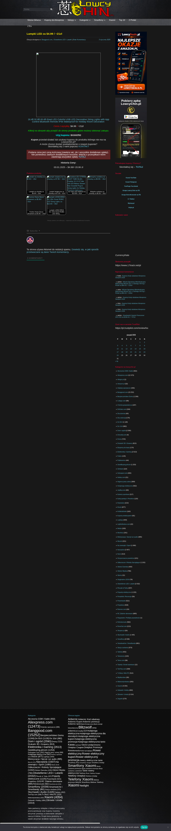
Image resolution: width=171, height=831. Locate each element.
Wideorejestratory (123, 682)
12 (126, 349)
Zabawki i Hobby (123, 690)
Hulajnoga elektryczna (125, 486)
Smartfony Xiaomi (82, 766)
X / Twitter (131, 199)
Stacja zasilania (122, 648)
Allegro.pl (120, 379)
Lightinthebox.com (123, 524)
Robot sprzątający (86, 751)
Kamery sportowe (123, 494)
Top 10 (122, 20)
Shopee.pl (120, 630)
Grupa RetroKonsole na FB (131, 195)
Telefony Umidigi (91, 776)
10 (118, 349)
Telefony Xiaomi (80, 779)
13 (131, 349)
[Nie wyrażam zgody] (168, 827)
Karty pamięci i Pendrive (125, 499)
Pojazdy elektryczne (124, 592)
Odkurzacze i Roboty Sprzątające (128, 562)
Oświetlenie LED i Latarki (126, 584)
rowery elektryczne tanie (91, 760)
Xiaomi (112, 20)
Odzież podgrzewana (90, 745)
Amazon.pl (121, 384)
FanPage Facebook (131, 186)
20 (131, 352)
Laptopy (120, 520)
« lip (116, 361)
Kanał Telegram (131, 182)
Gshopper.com (122, 473)
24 (118, 355)
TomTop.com (121, 669)
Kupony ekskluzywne (124, 516)
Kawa (71, 744)
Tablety (119, 652)
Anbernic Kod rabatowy (89, 719)
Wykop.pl (131, 203)
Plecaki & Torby (122, 588)
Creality (80, 731)
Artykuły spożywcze (124, 388)
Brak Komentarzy (79, 40)
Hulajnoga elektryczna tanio (91, 741)
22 (140, 352)
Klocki (119, 507)
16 (144, 349)
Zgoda (144, 827)
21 (135, 352)
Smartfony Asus (74, 763)
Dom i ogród (121, 430)
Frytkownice (121, 460)
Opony (119, 575)
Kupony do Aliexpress (54, 20)
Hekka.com (121, 477)
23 (144, 352)
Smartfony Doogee (85, 762)
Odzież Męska (122, 571)
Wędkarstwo (121, 677)
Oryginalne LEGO (123, 579)
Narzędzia (120, 550)
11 (122, 349)
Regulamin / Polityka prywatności (128, 618)
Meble (119, 528)
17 (118, 352)
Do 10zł (120, 426)
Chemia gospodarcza (124, 405)
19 (126, 352)
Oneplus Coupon (75, 747)
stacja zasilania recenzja (89, 768)
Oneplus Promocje (93, 747)
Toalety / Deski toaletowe (125, 665)
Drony (119, 439)
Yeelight (84, 785)
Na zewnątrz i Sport (124, 545)
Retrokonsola (74, 751)
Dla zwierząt (121, 418)
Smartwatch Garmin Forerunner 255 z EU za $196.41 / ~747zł (129, 316)
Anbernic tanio (74, 724)
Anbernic (73, 719)
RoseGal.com (122, 626)
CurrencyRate (122, 255)
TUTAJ (82, 157)
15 (140, 349)
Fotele (119, 456)
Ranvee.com (121, 609)
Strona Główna (34, 20)
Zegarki (120, 699)
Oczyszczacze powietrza (125, 558)
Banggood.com (122, 392)
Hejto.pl (131, 207)
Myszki (119, 541)
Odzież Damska (122, 567)
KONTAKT (83, 146)
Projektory (120, 605)
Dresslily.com (121, 435)
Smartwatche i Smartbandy (126, 643)
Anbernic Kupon (75, 722)
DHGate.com (121, 409)
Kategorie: (85, 20)
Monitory (120, 533)
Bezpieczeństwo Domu (125, 396)
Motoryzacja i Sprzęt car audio (127, 537)
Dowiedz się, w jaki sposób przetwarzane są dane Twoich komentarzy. (63, 250)
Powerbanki (121, 601)
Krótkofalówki (122, 511)
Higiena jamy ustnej (124, 482)
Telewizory (121, 656)
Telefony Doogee (95, 773)
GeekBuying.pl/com (124, 465)
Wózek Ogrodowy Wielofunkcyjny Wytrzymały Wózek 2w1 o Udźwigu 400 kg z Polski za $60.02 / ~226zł (130, 283)
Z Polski (132, 20)
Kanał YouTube (131, 178)
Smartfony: (99, 20)
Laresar (78, 745)
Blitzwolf (85, 727)
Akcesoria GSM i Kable (125, 371)
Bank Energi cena (87, 724)
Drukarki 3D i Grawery (124, 443)
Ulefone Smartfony (82, 782)
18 (122, 352)
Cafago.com (121, 401)
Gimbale (120, 469)
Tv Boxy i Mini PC (123, 673)
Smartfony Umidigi (98, 763)
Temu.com (120, 660)
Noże (119, 554)
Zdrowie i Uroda (122, 694)
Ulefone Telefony (96, 782)
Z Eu (29, 26)
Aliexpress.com (122, 375)
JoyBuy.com (121, 490)
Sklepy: (72, 20)
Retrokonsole (122, 622)
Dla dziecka (121, 413)
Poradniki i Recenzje (124, 596)
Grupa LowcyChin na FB (131, 190)
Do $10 (119, 422)
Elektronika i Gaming (124, 452)
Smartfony (120, 639)
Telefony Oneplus (76, 775)
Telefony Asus (84, 773)
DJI (85, 730)
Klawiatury (121, 503)
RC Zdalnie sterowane (125, 613)
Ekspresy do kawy (123, 447)
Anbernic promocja (91, 722)
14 (135, 349)
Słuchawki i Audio (123, 635)
